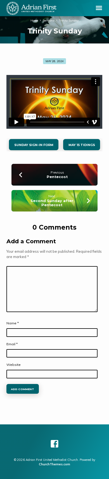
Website (13, 365)
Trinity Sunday (69, 20)
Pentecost (57, 177)
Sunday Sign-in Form (33, 145)
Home (34, 20)
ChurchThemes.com (54, 464)
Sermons (48, 20)
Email (12, 344)
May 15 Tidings (81, 145)
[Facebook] (54, 443)
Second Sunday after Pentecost (51, 203)
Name (12, 323)
